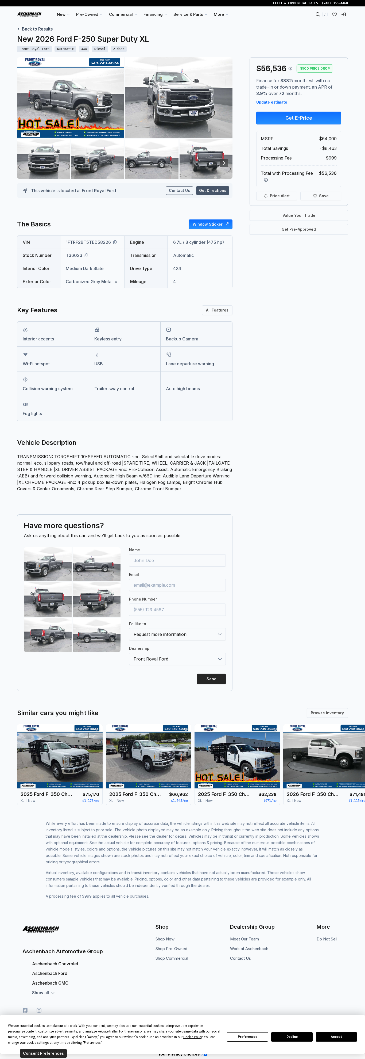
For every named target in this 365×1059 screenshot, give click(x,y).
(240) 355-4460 (335, 3)
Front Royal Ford (99, 190)
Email (134, 574)
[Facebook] (25, 1010)
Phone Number (143, 599)
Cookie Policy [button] (192, 1037)
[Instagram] (39, 1010)
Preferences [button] (92, 1043)
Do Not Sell (327, 939)
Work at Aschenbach (249, 948)
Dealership (139, 648)
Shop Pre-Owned (171, 948)
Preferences (247, 1037)
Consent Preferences (43, 1053)
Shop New (165, 939)
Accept (336, 1037)
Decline (292, 1037)
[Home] (29, 14)
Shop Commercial (172, 958)
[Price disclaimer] (290, 68)
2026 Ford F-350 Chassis (313, 794)
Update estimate (271, 102)
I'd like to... (139, 623)
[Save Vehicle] (97, 729)
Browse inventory (327, 713)
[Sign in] (343, 14)
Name (134, 550)
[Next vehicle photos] (224, 163)
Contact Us (179, 190)
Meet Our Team (244, 939)
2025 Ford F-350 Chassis (47, 794)
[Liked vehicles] (334, 14)
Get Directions (212, 190)
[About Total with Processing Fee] (266, 180)
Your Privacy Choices (179, 1054)
